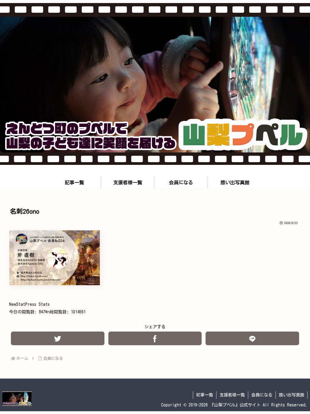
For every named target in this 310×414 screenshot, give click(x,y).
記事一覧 (204, 395)
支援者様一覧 (232, 395)
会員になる (261, 395)
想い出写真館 (291, 395)
